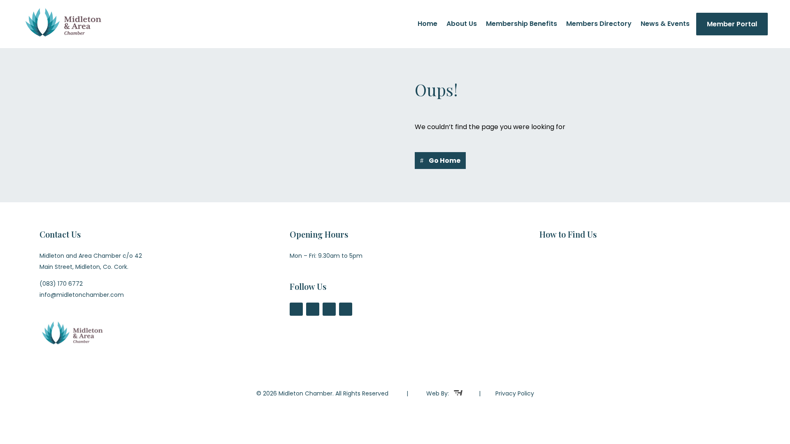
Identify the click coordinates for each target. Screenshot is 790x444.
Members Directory (599, 24)
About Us (461, 24)
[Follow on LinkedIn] (345, 309)
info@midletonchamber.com (82, 295)
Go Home (444, 160)
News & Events (665, 24)
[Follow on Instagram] (329, 309)
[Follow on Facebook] (296, 309)
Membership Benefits (521, 24)
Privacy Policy (514, 393)
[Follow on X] (312, 309)
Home (427, 24)
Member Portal (732, 24)
